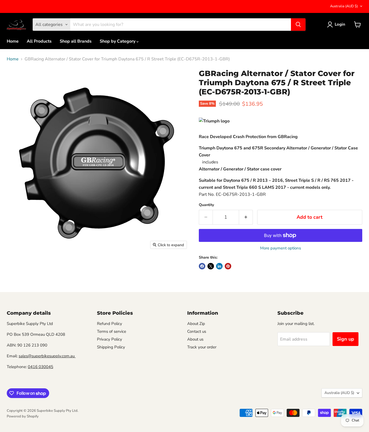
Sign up (345, 339)
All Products (39, 41)
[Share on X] (210, 266)
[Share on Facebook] (202, 266)
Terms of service (111, 331)
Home (13, 41)
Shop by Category (118, 41)
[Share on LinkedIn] (219, 266)
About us (195, 339)
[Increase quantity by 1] (246, 217)
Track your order (201, 347)
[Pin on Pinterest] (228, 266)
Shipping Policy (111, 347)
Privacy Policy (109, 339)
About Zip (196, 323)
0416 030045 (40, 366)
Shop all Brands (76, 41)
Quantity (206, 205)
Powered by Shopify (23, 416)
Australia (344, 6)
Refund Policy (109, 323)
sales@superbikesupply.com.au (47, 356)
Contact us (196, 331)
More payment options (280, 248)
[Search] (298, 24)
